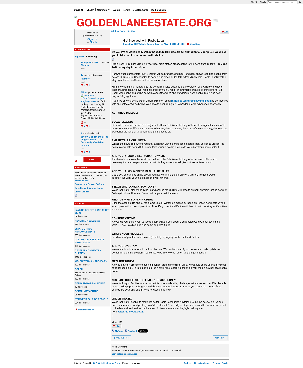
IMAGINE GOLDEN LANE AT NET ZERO (92, 211)
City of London (82, 191)
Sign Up (254, 2)
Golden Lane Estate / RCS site (89, 184)
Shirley (84, 92)
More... (92, 159)
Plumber (85, 65)
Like (118, 326)
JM (82, 62)
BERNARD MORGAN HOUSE (90, 283)
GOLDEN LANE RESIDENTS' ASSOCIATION (89, 241)
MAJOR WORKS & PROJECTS (91, 261)
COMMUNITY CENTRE (86, 291)
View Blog (195, 44)
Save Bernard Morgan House (89, 187)
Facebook (132, 331)
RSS (76, 161)
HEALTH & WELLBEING (87, 220)
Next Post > (220, 337)
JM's (96, 62)
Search (300, 2)
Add (226, 31)
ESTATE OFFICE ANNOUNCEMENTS (85, 230)
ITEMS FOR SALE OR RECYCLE (91, 299)
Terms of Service (221, 363)
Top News (79, 56)
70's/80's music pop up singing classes (93, 100)
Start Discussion (86, 309)
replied (87, 62)
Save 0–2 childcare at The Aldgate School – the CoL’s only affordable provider (94, 141)
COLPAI (79, 269)
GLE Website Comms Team (147, 43)
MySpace (119, 331)
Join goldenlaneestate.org (124, 353)
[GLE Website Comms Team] (116, 47)
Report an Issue (202, 363)
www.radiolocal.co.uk (131, 311)
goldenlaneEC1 (82, 180)
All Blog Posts (118, 30)
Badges (187, 363)
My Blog (132, 30)
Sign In (263, 2)
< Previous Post (121, 337)
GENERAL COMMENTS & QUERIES (88, 252)
